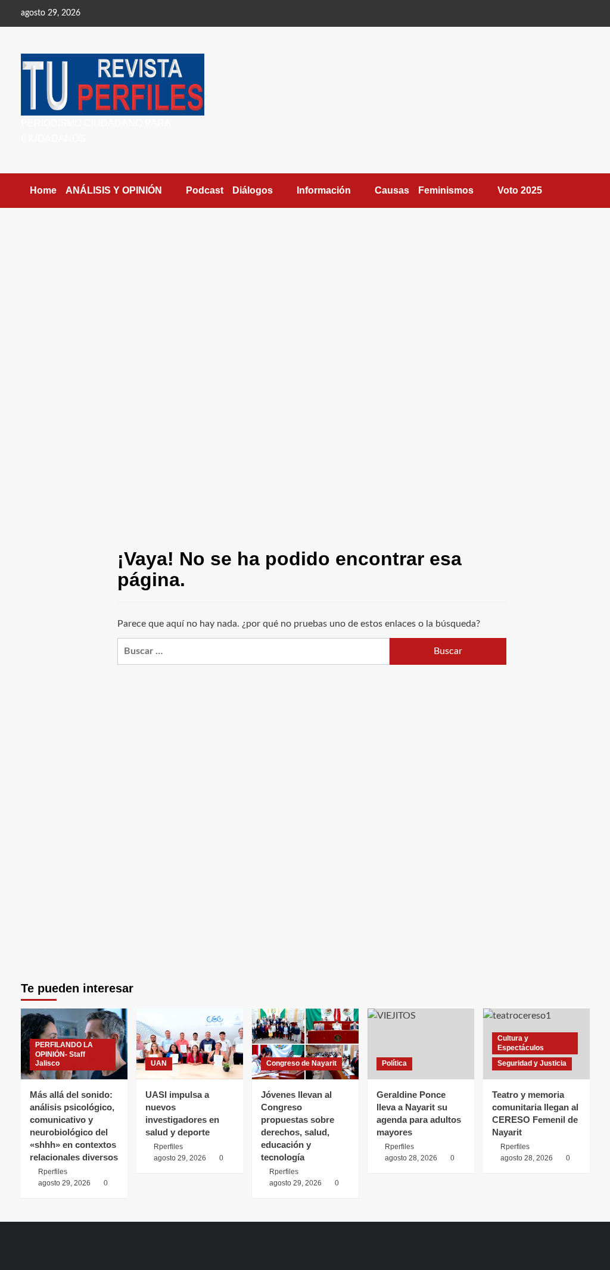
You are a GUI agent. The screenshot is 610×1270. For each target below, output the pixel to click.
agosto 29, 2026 (64, 1183)
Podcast (204, 190)
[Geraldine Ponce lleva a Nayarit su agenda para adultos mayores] (421, 1043)
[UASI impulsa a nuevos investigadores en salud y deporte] (189, 1043)
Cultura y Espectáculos (520, 1043)
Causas (392, 190)
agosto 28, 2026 (411, 1158)
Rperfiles (52, 1172)
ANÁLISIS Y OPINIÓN (114, 190)
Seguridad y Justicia (532, 1063)
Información (324, 190)
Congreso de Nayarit (301, 1063)
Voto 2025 (519, 190)
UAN (159, 1063)
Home (43, 190)
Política (394, 1063)
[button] (582, 190)
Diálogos (252, 190)
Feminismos (446, 190)
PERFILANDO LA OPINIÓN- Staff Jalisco (64, 1054)
